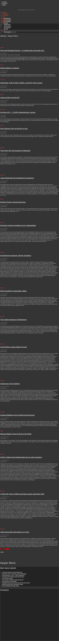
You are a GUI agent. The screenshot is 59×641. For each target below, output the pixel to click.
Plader (3, 18)
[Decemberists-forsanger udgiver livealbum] (8, 251)
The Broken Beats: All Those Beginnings (12, 572)
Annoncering (7, 26)
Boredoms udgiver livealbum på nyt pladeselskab (18, 225)
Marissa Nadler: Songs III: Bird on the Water (16, 434)
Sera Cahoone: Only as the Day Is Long (14, 129)
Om (3, 23)
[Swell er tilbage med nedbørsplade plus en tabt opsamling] (8, 452)
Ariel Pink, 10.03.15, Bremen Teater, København (14, 573)
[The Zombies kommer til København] (8, 315)
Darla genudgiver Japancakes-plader (13, 291)
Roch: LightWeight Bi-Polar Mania (10, 585)
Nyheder (2, 147)
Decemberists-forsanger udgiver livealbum (15, 255)
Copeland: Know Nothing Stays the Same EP (13, 576)
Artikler (2, 47)
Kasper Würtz (11, 54)
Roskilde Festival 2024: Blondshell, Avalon (12, 584)
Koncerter (4, 20)
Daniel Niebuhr (3, 54)
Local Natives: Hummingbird (9, 581)
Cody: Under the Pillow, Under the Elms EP (12, 579)
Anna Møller (17, 54)
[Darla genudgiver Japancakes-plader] (8, 286)
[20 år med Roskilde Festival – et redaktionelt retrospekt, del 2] (8, 46)
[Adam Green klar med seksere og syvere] (8, 527)
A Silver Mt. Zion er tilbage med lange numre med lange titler (22, 494)
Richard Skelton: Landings (9, 68)
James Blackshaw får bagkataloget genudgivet (17, 178)
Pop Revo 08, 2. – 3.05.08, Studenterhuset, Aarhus (17, 112)
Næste (7, 549)
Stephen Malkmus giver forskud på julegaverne (17, 415)
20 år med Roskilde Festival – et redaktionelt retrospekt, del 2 (22, 50)
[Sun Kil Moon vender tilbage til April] (8, 342)
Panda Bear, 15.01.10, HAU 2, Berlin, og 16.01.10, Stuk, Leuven (21, 83)
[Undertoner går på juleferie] (8, 379)
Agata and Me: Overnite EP (9, 98)
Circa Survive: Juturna (7, 578)
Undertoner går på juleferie (10, 384)
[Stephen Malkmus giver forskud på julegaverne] (8, 410)
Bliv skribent (7, 27)
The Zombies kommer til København (13, 320)
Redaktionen (7, 24)
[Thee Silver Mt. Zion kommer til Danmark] (8, 146)
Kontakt (6, 29)
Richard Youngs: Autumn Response (13, 202)
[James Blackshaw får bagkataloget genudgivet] (8, 173)
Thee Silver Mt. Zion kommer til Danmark (15, 151)
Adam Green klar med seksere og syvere (14, 532)
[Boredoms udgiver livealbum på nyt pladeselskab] (8, 221)
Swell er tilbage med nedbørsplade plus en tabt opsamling (21, 457)
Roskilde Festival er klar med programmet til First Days (16, 582)
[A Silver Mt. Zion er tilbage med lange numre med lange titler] (8, 489)
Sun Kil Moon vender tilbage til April (13, 347)
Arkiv (3, 30)
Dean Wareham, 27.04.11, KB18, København (13, 575)
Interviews (5, 21)
